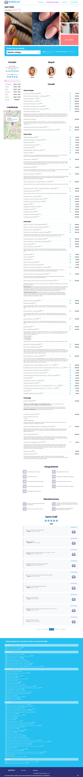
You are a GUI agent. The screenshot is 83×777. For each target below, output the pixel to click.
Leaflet (20, 138)
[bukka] (17, 2)
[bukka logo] (11, 770)
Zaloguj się (64, 2)
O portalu (23, 770)
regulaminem (46, 775)
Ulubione (41, 2)
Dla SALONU (74, 2)
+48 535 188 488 (13, 71)
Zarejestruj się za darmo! (53, 2)
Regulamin (35, 770)
